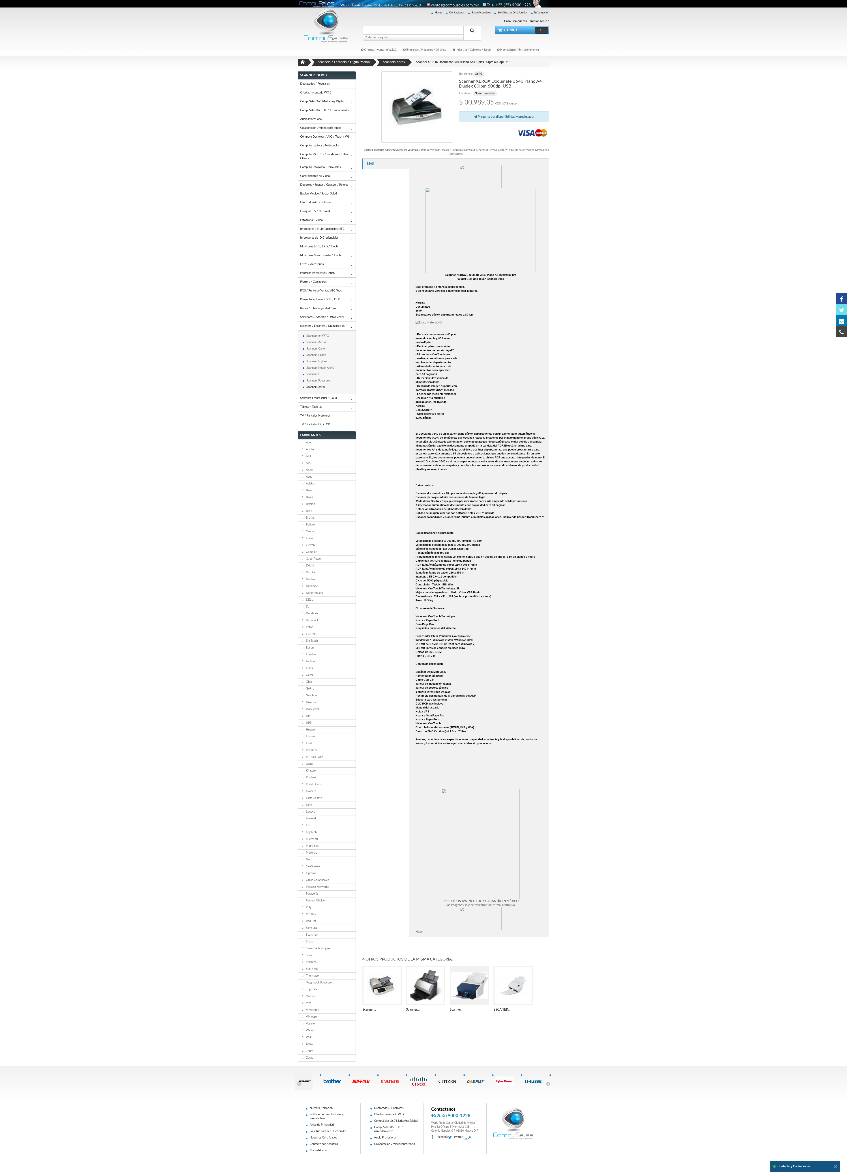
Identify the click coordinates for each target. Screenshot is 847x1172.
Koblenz (310, 777)
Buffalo (310, 524)
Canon (309, 531)
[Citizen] (449, 1081)
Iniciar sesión (539, 21)
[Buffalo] (363, 1081)
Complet (311, 552)
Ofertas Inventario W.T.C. (380, 50)
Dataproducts (314, 593)
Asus (308, 476)
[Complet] (477, 1081)
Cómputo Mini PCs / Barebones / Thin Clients (324, 156)
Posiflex (310, 914)
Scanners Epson (316, 355)
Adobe (309, 449)
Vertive (310, 996)
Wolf (308, 1037)
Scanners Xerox (316, 387)
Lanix (308, 805)
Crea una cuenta (515, 21)
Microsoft (311, 839)
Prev (299, 1083)
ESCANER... (502, 1009)
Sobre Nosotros (481, 12)
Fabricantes (310, 435)
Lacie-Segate (313, 798)
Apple (309, 470)
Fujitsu (309, 668)
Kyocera (310, 791)
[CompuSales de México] (324, 26)
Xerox (309, 1044)
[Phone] (841, 331)
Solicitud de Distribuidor (513, 12)
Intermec (311, 750)
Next (548, 1083)
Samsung (311, 928)
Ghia (308, 681)
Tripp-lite (311, 989)
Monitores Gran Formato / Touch (320, 255)
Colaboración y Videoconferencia (320, 128)
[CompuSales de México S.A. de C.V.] (513, 1123)
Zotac (309, 1057)
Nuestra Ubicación (321, 1108)
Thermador (312, 975)
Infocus (310, 736)
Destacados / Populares (315, 83)
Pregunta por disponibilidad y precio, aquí (505, 116)
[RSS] (471, 1137)
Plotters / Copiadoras (313, 281)
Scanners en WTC (317, 336)
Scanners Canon (316, 348)
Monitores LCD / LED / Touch (319, 246)
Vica (308, 1003)
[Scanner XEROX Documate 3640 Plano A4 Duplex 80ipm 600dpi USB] (417, 107)
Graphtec (311, 695)
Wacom (310, 1030)
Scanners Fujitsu (316, 361)
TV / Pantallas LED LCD (315, 424)
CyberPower (313, 558)
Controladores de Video (315, 176)
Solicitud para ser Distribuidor (328, 1131)
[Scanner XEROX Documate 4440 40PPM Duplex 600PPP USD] (425, 985)
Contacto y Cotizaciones (794, 1166)
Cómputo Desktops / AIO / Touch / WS (325, 136)
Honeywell (312, 709)
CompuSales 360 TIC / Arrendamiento (324, 110)
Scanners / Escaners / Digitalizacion (322, 326)
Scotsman (311, 934)
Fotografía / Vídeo (311, 220)
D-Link (310, 565)
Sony (308, 955)
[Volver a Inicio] (303, 62)
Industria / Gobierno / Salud (473, 50)
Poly (308, 907)
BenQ (309, 497)
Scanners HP (314, 374)
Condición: (465, 93)
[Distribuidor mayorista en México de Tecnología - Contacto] (423, 3)
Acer (308, 442)
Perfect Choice (315, 900)
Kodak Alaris (313, 784)
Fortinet (310, 661)
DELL (309, 599)
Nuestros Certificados (323, 1137)
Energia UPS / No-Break (315, 211)
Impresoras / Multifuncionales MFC (322, 229)
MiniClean (312, 846)
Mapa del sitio (318, 1150)
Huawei (310, 729)
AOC (308, 456)
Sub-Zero (311, 969)
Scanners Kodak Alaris (320, 367)
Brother (310, 517)
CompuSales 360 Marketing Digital (322, 101)
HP (307, 716)
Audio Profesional (311, 119)
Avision (310, 483)
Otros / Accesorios (312, 264)
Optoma (310, 873)
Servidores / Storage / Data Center (322, 317)
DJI (307, 606)
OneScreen (312, 866)
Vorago (310, 1023)
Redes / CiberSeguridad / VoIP (319, 308)
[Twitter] (841, 309)
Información (541, 12)
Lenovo (310, 811)
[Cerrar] (835, 1166)
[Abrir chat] (830, 1166)
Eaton (309, 627)
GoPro (309, 688)
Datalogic (311, 586)
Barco (309, 490)
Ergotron (311, 654)
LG (307, 825)
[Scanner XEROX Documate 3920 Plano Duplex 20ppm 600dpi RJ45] (382, 985)
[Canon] (391, 1081)
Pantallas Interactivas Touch (317, 273)
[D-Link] (535, 1081)
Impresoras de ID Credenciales (319, 237)
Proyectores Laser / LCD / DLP (320, 299)
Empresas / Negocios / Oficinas (426, 50)
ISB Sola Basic (314, 757)
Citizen (310, 545)
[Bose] (305, 1081)
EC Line (310, 634)
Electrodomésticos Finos (315, 202)
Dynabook (312, 620)
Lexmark (311, 818)
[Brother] (334, 1081)
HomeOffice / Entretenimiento (519, 50)
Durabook (311, 613)
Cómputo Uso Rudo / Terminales (320, 167)
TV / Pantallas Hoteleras (315, 415)
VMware (311, 1016)
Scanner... (369, 1009)
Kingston (311, 770)
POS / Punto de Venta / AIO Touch (321, 290)
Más (370, 163)
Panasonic (311, 893)
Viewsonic (312, 1010)
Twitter (458, 1137)
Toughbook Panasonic (319, 982)
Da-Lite (310, 572)
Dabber (310, 579)
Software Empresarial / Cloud (318, 398)
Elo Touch (311, 640)
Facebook (442, 1137)
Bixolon (310, 504)
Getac (309, 675)
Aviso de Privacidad (322, 1124)
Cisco (309, 538)
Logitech (311, 832)
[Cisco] (420, 1081)
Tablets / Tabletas (311, 407)
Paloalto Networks (317, 887)
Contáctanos (457, 12)
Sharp (309, 941)
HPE (308, 723)
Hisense (310, 702)
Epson (309, 647)
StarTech (311, 962)
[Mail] (841, 320)
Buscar (472, 35)
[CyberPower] (506, 1081)
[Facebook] (841, 298)
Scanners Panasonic (318, 380)
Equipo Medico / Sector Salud (318, 193)
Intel (308, 743)
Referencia (465, 74)
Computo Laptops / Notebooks (319, 145)
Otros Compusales (317, 880)
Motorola (311, 852)
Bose (308, 511)
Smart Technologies (317, 948)
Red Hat (310, 921)
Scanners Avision (316, 342)
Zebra (309, 1051)
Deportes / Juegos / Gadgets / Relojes (324, 184)
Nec (308, 859)
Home (438, 12)
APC (308, 463)
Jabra (309, 764)
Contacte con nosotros (324, 1144)
